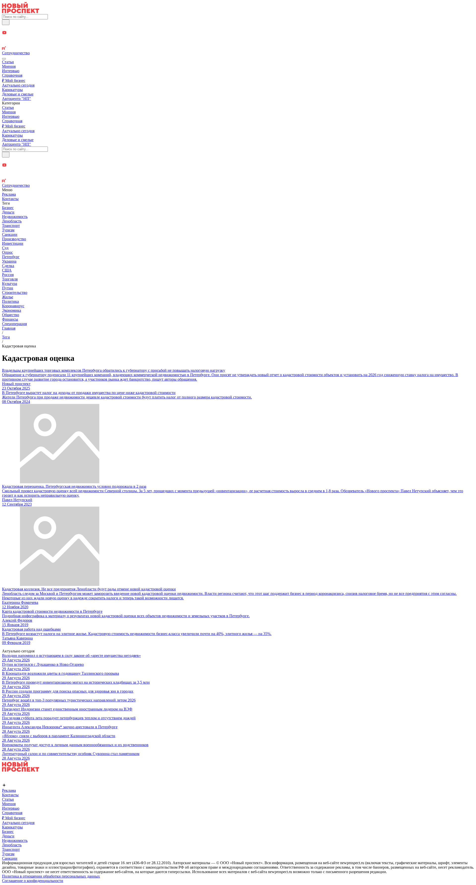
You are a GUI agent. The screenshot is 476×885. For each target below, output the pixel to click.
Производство (14, 239)
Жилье (7, 297)
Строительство (14, 292)
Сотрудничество (16, 53)
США (7, 270)
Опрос (7, 252)
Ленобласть (12, 221)
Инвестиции (12, 243)
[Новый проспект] (20, 12)
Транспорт (11, 225)
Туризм (8, 230)
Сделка (8, 266)
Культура (9, 283)
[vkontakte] (238, 43)
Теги (6, 337)
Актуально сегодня (18, 85)
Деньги (8, 212)
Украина (9, 261)
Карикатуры (12, 90)
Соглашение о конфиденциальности (32, 881)
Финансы (10, 319)
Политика (10, 301)
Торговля (10, 279)
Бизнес (8, 208)
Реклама (9, 194)
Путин (7, 288)
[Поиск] (5, 22)
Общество (10, 315)
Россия (8, 275)
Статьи (8, 62)
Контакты (10, 199)
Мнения (9, 66)
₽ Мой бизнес (13, 80)
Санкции (9, 234)
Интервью (10, 71)
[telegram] (238, 27)
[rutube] (238, 48)
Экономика (11, 310)
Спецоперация (14, 324)
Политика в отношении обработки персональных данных (51, 876)
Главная (8, 328)
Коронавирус (13, 306)
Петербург (11, 257)
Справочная (12, 75)
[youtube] (238, 33)
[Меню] (4, 59)
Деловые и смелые (17, 94)
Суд (5, 248)
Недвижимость (15, 216)
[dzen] (238, 38)
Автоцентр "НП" (16, 98)
